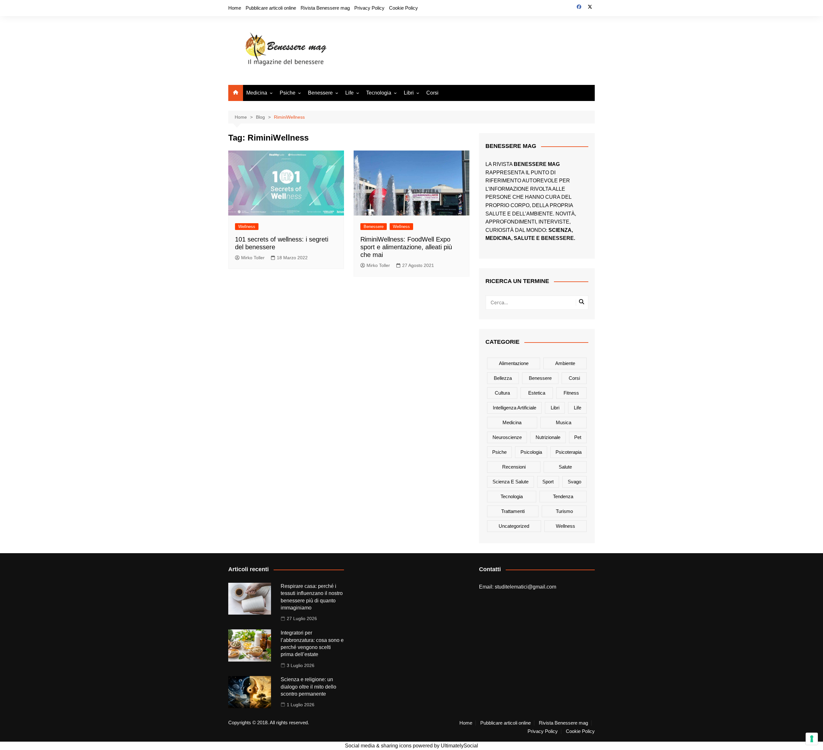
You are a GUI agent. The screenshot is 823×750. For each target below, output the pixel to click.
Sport (548, 481)
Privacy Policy (369, 8)
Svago (574, 481)
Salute (565, 467)
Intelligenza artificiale (514, 407)
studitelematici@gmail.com (525, 587)
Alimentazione (514, 363)
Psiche (287, 93)
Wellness (246, 226)
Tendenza (563, 496)
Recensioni (514, 467)
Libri (409, 93)
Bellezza (503, 378)
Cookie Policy (403, 8)
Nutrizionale (548, 437)
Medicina (256, 93)
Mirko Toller (253, 257)
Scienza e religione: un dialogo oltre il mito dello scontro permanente (308, 687)
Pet (577, 437)
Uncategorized (514, 526)
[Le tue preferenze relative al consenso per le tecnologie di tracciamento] (812, 739)
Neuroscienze (507, 437)
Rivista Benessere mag (325, 8)
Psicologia (531, 452)
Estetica (536, 393)
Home (234, 8)
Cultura (502, 393)
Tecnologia (378, 93)
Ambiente (565, 363)
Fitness (571, 393)
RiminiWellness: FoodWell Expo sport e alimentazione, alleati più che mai (406, 247)
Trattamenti (513, 511)
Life (349, 93)
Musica (563, 422)
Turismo (564, 511)
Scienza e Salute (511, 481)
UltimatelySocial (459, 745)
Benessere (320, 93)
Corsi (432, 93)
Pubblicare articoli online (271, 8)
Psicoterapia (569, 452)
